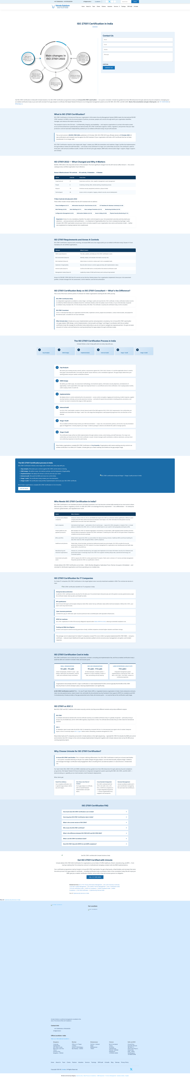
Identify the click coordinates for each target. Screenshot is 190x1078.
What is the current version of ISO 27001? (75, 822)
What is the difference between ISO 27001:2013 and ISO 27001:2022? (82, 833)
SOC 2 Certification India (113, 886)
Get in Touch (24, 488)
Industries (109, 6)
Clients (98, 6)
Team (93, 6)
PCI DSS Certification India (77, 888)
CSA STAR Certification (82, 890)
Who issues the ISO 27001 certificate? (74, 828)
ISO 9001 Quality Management (78, 886)
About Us (88, 6)
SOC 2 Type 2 (78, 731)
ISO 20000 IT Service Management (97, 886)
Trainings (123, 6)
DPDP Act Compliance (90, 888)
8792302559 (67, 1028)
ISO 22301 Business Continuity (111, 884)
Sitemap (117, 1062)
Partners (104, 6)
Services (116, 6)
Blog (112, 1062)
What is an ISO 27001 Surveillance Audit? (74, 838)
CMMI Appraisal (100, 1075)
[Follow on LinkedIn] (112, 2)
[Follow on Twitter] (109, 2)
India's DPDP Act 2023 (100, 621)
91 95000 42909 (114, 1053)
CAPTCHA (105, 64)
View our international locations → (60, 1039)
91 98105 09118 (132, 1054)
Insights (127, 1075)
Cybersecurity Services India (97, 890)
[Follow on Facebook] (107, 2)
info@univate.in (87, 1)
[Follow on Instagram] (115, 2)
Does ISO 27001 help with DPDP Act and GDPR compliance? (80, 844)
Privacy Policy (125, 1062)
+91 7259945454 (58, 1)
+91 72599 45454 (164, 102)
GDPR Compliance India (104, 888)
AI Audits (136, 6)
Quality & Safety (120, 1075)
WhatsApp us (19, 104)
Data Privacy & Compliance (89, 1075)
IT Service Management (110, 1075)
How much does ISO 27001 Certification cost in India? (78, 812)
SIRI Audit (129, 6)
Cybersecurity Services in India (81, 893)
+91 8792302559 (68, 1)
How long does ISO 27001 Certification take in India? (78, 817)
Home (83, 6)
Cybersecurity (79, 1075)
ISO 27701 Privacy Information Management (90, 884)
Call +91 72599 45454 (95, 877)
